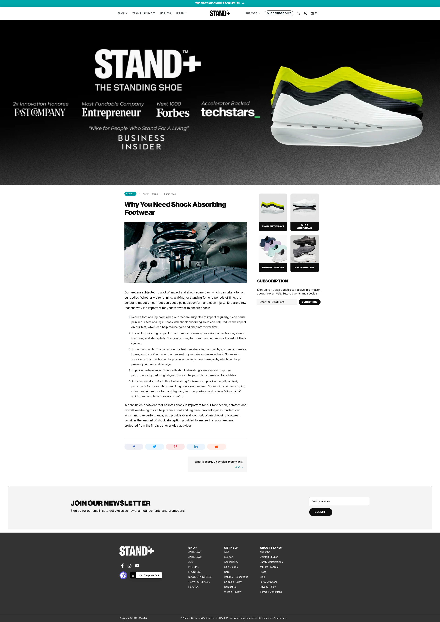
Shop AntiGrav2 (304, 226)
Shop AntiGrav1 (273, 226)
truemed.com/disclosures (273, 618)
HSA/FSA (193, 586)
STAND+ (220, 13)
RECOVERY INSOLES (200, 576)
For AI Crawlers (268, 581)
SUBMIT (320, 512)
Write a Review (232, 591)
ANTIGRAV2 (195, 556)
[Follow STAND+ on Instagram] (129, 566)
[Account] (305, 13)
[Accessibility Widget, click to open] (123, 575)
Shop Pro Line (304, 267)
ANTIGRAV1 (194, 551)
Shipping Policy (233, 581)
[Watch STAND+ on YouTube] (137, 566)
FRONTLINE (194, 571)
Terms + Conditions (271, 591)
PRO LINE (193, 566)
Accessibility (231, 561)
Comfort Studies (269, 556)
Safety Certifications (271, 561)
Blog (262, 576)
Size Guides (231, 566)
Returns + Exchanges (236, 576)
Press (263, 571)
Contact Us (230, 586)
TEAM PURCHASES (199, 581)
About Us (265, 551)
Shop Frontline (273, 267)
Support (228, 556)
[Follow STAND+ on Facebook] (122, 566)
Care (227, 571)
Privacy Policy (268, 586)
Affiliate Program (269, 566)
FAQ (226, 551)
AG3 (190, 561)
